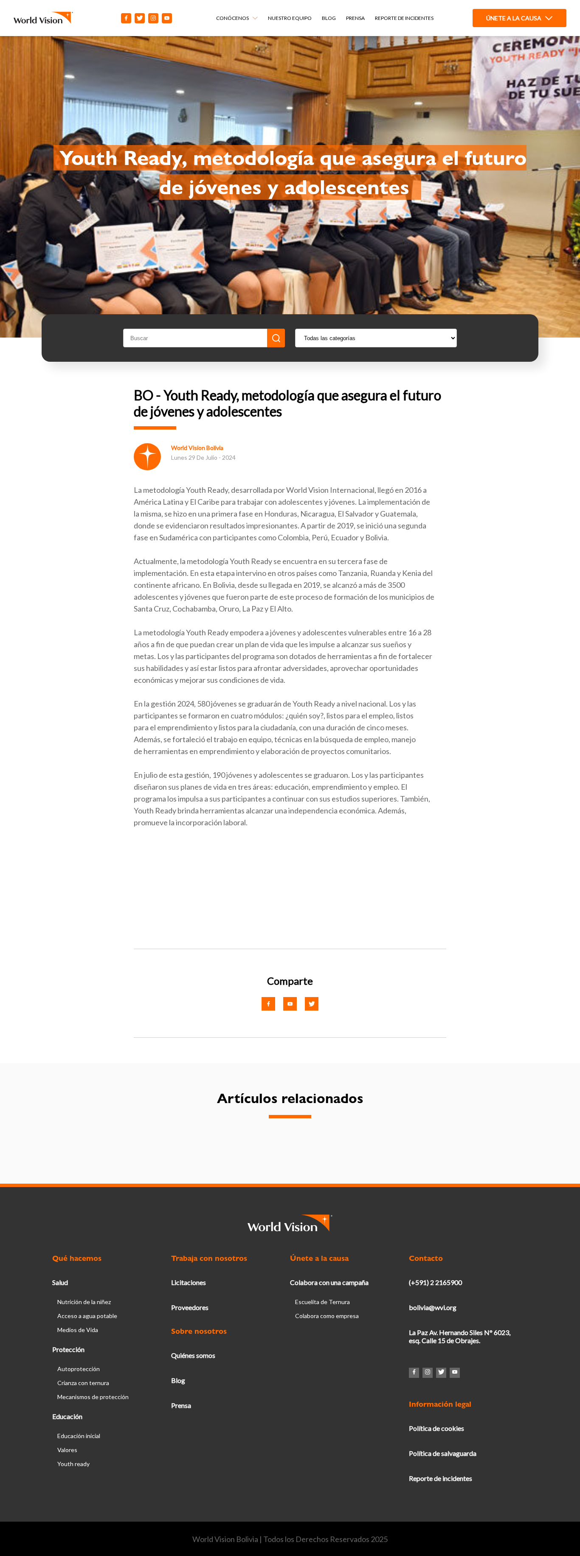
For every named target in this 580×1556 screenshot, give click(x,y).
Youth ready (73, 1463)
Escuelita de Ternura (322, 1301)
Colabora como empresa (327, 1315)
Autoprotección (78, 1368)
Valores (67, 1449)
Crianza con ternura (83, 1382)
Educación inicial (78, 1435)
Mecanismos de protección (93, 1396)
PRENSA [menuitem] (355, 18)
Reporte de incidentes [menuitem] (404, 18)
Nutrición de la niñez (84, 1301)
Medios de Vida (77, 1329)
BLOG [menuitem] (329, 18)
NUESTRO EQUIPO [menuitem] (290, 18)
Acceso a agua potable (87, 1315)
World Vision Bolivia (197, 447)
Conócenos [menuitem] (232, 18)
